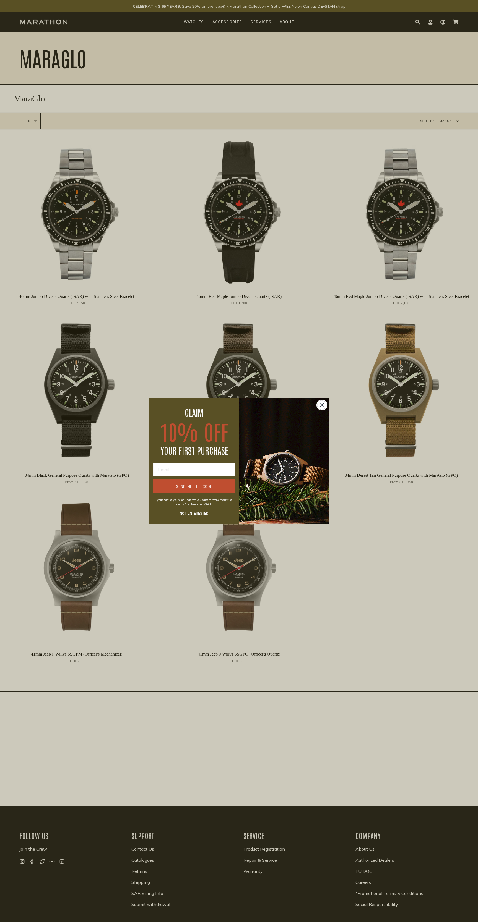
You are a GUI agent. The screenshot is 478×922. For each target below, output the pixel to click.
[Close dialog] (322, 405)
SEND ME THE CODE (194, 486)
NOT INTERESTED (194, 513)
